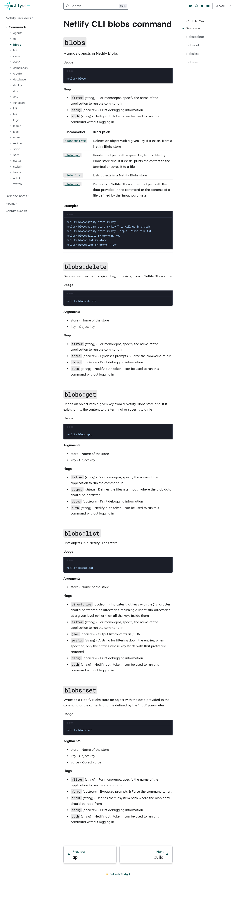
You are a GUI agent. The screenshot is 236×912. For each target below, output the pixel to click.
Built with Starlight (120, 874)
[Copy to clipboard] (168, 78)
